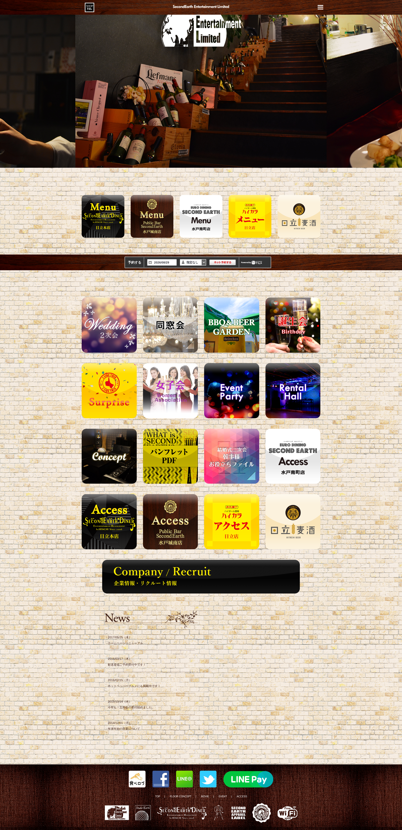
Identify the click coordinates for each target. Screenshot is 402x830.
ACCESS (242, 796)
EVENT (223, 796)
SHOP (89, 7)
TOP (157, 796)
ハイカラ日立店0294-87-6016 (97, 9)
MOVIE (205, 796)
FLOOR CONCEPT (180, 796)
